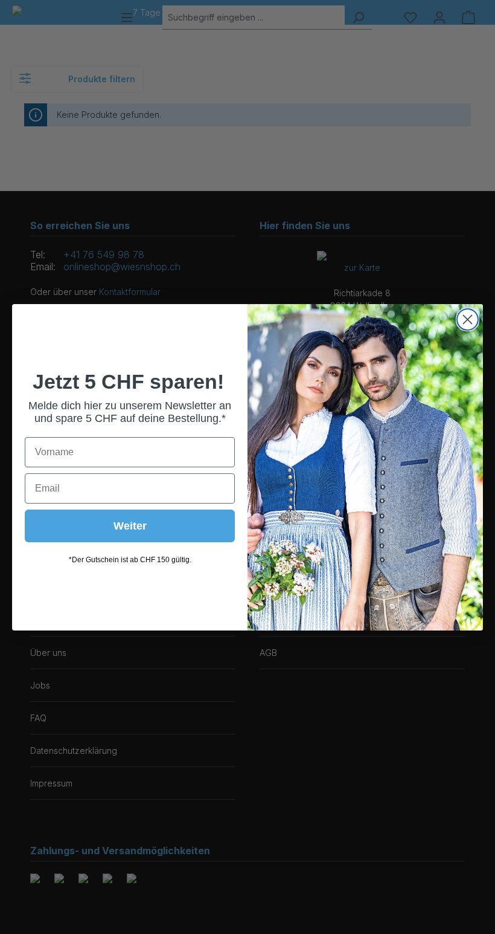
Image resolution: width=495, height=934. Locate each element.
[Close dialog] (467, 319)
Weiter (130, 526)
